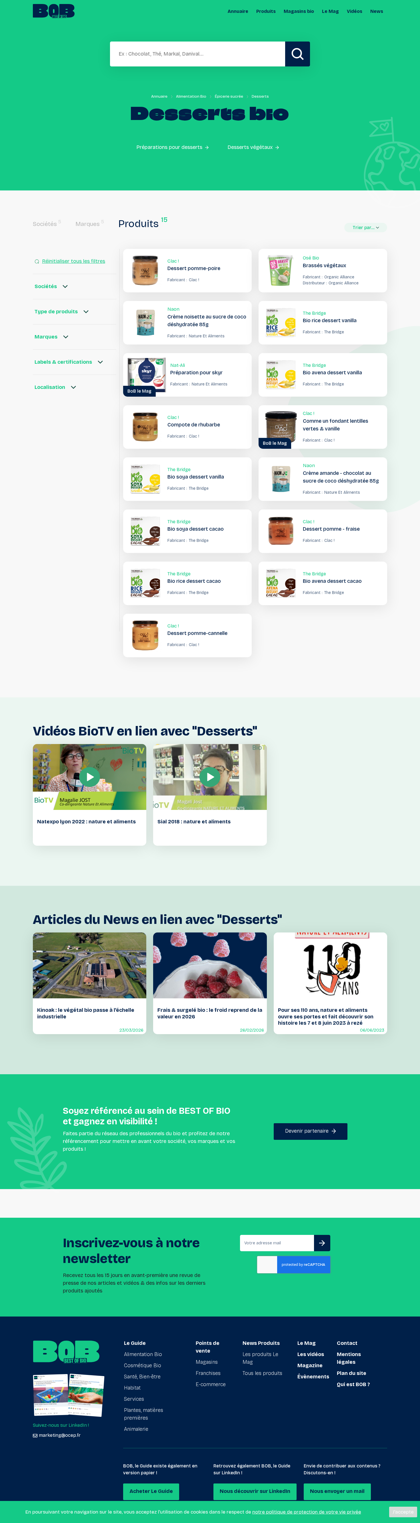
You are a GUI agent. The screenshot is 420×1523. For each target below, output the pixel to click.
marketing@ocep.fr (60, 1435)
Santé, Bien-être (142, 1377)
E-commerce (211, 1384)
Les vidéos (310, 1354)
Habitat (132, 1388)
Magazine (310, 1365)
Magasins (207, 1362)
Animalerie (136, 1429)
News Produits (261, 1343)
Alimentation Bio (191, 96)
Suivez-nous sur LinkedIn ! (61, 1425)
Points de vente (207, 1347)
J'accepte (403, 1512)
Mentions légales (349, 1358)
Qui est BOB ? (353, 1384)
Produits (266, 11)
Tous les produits (262, 1373)
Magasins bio (299, 11)
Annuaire (238, 11)
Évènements (313, 1377)
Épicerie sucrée (229, 96)
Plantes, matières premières (143, 1414)
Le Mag (330, 11)
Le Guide (135, 1343)
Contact (347, 1343)
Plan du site (351, 1373)
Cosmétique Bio (142, 1365)
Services (134, 1399)
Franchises (208, 1373)
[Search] (297, 54)
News (376, 11)
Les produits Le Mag (260, 1358)
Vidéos (354, 11)
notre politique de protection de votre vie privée (306, 1512)
